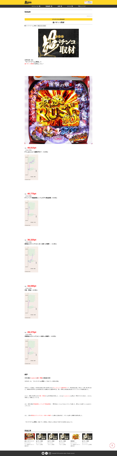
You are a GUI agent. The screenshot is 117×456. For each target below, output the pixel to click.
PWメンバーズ (81, 6)
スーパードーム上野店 (31, 25)
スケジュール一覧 (36, 6)
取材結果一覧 (49, 6)
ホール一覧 (70, 6)
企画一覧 (60, 6)
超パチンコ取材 (42, 25)
